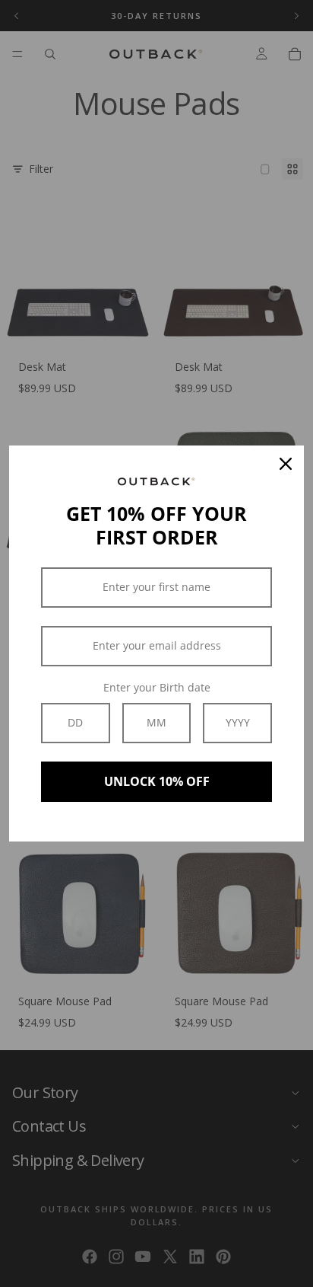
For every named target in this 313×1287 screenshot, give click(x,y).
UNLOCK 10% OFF (157, 781)
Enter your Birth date (156, 687)
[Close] (285, 464)
